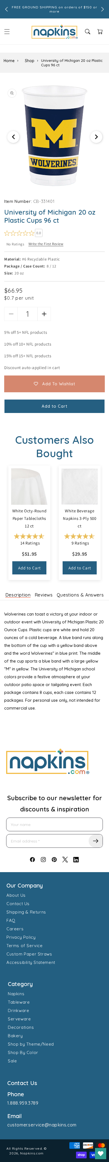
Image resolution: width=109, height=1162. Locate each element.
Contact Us (18, 903)
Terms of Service (24, 945)
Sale (12, 1061)
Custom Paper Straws (29, 954)
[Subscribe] (96, 841)
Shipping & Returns (26, 912)
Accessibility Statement (30, 962)
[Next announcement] (102, 9)
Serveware (19, 1019)
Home (9, 60)
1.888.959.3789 (22, 1103)
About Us (16, 895)
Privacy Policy (20, 937)
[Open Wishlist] (100, 1153)
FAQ (10, 920)
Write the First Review (46, 243)
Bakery (15, 1035)
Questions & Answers (80, 595)
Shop (29, 60)
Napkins (16, 993)
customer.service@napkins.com (42, 1125)
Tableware (19, 1002)
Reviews (44, 595)
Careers (14, 928)
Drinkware (18, 1010)
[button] (7, 31)
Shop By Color (23, 1052)
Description (18, 595)
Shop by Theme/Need (31, 1044)
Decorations (21, 1027)
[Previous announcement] (6, 9)
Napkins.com (32, 1153)
